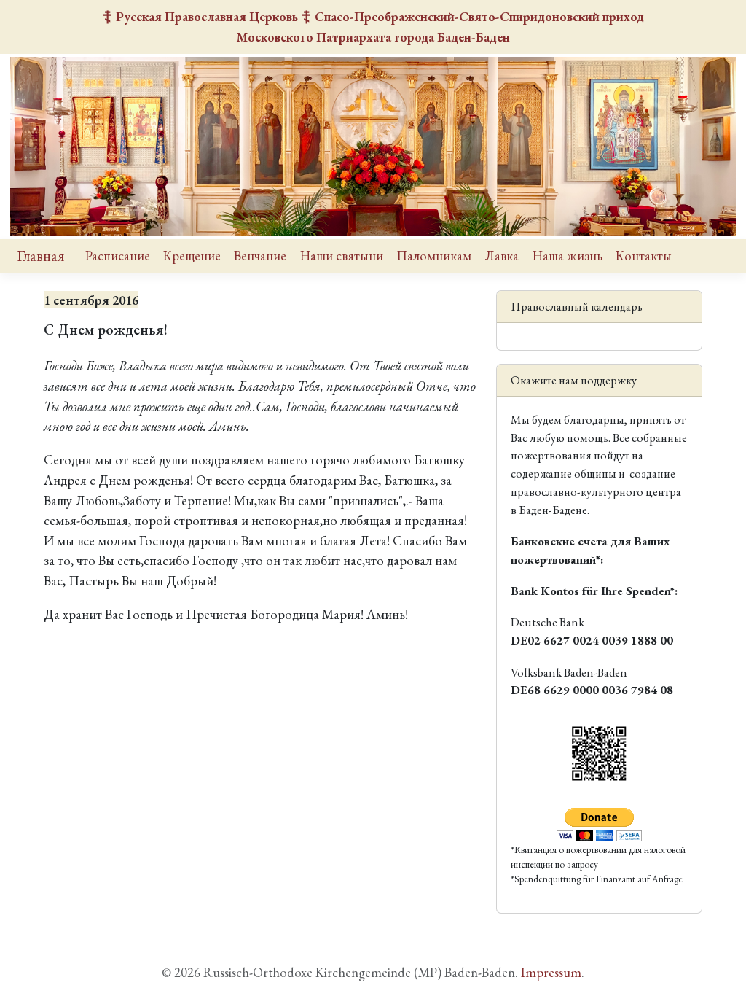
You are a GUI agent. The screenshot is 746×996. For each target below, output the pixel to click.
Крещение (192, 255)
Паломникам (433, 255)
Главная (41, 255)
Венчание (260, 255)
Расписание (117, 255)
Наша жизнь (567, 255)
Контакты (644, 255)
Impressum (551, 972)
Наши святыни (341, 255)
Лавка (501, 255)
